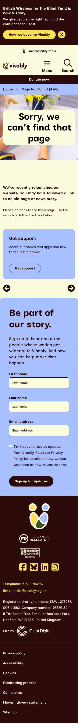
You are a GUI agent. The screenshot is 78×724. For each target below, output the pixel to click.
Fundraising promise (19, 683)
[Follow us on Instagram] (55, 567)
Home (8, 89)
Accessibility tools (42, 51)
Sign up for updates (31, 481)
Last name (18, 398)
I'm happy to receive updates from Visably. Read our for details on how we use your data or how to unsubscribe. (40, 456)
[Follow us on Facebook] (23, 567)
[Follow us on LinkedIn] (44, 567)
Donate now (39, 79)
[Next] (71, 288)
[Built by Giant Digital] (34, 631)
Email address (21, 422)
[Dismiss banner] (62, 34)
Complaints (12, 693)
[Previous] (7, 288)
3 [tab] (44, 288)
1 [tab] (36, 288)
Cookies (9, 673)
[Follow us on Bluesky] (34, 567)
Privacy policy (14, 653)
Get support (25, 268)
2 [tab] (41, 288)
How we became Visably (29, 35)
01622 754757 (33, 584)
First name (18, 374)
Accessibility (13, 663)
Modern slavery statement (24, 702)
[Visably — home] (15, 66)
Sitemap (10, 712)
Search (68, 70)
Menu (47, 70)
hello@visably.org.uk (30, 591)
